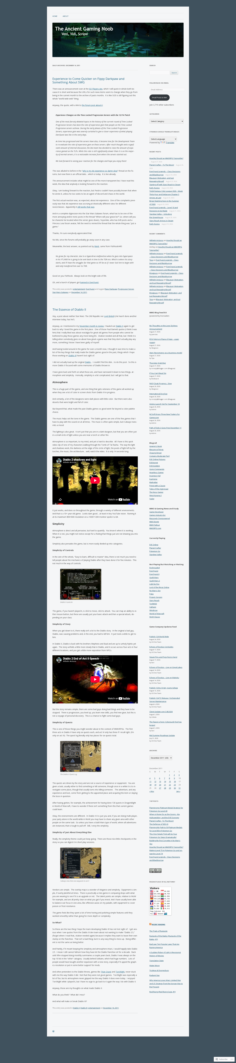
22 (170, 785)
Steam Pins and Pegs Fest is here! (163, 657)
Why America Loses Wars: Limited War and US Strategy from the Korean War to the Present (166, 983)
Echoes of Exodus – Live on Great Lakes (165, 667)
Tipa (151, 260)
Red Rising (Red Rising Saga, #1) (162, 992)
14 (165, 781)
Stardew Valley (155, 554)
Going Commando (156, 469)
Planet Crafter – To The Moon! (161, 165)
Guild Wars (154, 577)
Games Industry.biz (157, 515)
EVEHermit (153, 462)
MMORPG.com (155, 528)
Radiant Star (154, 975)
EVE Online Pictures (157, 459)
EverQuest (90, 289)
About (65, 16)
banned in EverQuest (89, 282)
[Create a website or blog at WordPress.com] (53, 1031)
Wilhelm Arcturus (156, 240)
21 (165, 785)
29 (170, 788)
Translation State (156, 960)
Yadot (151, 499)
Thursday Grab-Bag (157, 363)
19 (155, 785)
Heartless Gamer (156, 472)
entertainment (79, 289)
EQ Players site (95, 89)
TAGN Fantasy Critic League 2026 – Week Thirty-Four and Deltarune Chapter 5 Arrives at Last (166, 194)
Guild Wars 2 (154, 581)
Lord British (109, 316)
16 (175, 781)
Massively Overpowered (159, 518)
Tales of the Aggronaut (158, 489)
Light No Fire (154, 584)
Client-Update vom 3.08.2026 (161, 711)
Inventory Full (154, 476)
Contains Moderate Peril (159, 456)
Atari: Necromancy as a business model (165, 353)
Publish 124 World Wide (159, 636)
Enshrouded (154, 567)
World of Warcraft (156, 613)
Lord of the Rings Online (159, 587)
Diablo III (72, 355)
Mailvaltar (153, 482)
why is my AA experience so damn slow (100, 171)
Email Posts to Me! (159, 97)
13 (160, 781)
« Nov (151, 791)
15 (170, 781)
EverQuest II (154, 574)
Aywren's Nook (155, 446)
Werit (96, 246)
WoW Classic (154, 617)
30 (175, 788)
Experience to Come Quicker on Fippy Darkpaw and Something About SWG (88, 80)
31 (180, 788)
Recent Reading (158, 924)
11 (150, 781)
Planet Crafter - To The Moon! (161, 821)
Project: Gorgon (155, 597)
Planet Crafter (155, 548)
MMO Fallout (154, 525)
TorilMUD (153, 604)
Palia (151, 594)
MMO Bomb (154, 521)
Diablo (88, 362)
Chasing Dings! (155, 453)
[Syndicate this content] (150, 924)
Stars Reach (154, 600)
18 (150, 785)
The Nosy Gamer (156, 492)
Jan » (178, 791)
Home (54, 16)
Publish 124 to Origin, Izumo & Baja (163, 688)
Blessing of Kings (156, 449)
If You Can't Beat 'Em (157, 373)
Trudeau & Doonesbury (159, 970)
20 (160, 785)
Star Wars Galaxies (60, 292)
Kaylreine (153, 479)
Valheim (152, 607)
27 (160, 788)
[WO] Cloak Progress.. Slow (160, 383)
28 (165, 788)
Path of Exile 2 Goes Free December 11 (165, 428)
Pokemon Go (154, 551)
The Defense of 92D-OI (158, 824)
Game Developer (156, 512)
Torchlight (120, 971)
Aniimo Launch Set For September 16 (164, 404)
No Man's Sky (155, 590)
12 (155, 781)
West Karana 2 (155, 495)
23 (175, 785)
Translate (170, 142)
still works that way (85, 207)
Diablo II (119, 326)
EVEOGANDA (154, 466)
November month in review (91, 326)
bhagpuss (153, 273)
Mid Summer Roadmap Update (162, 735)
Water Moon (154, 965)
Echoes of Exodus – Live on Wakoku (164, 677)
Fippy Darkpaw (111, 289)
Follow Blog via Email (159, 83)
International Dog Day (158, 394)
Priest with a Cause (157, 485)
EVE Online (153, 544)
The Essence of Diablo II (69, 309)
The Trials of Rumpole (158, 931)
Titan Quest (106, 971)
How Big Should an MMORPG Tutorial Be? (166, 158)
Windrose (153, 610)
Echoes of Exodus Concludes (161, 647)
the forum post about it (92, 105)
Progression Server (126, 289)
